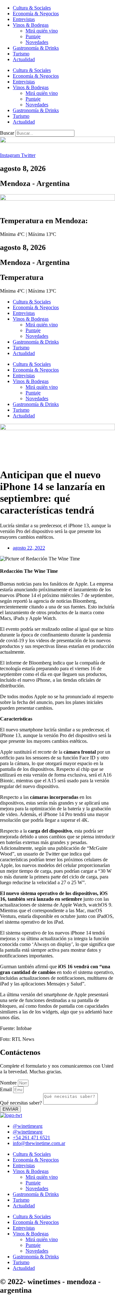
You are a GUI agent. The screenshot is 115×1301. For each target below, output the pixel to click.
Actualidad (24, 59)
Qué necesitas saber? (21, 1102)
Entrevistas (24, 19)
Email (6, 1089)
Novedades (37, 42)
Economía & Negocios (36, 13)
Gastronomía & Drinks (36, 48)
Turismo (21, 53)
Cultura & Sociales (32, 8)
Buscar (7, 133)
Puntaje (33, 36)
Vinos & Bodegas (31, 25)
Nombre (9, 1082)
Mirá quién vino (42, 30)
